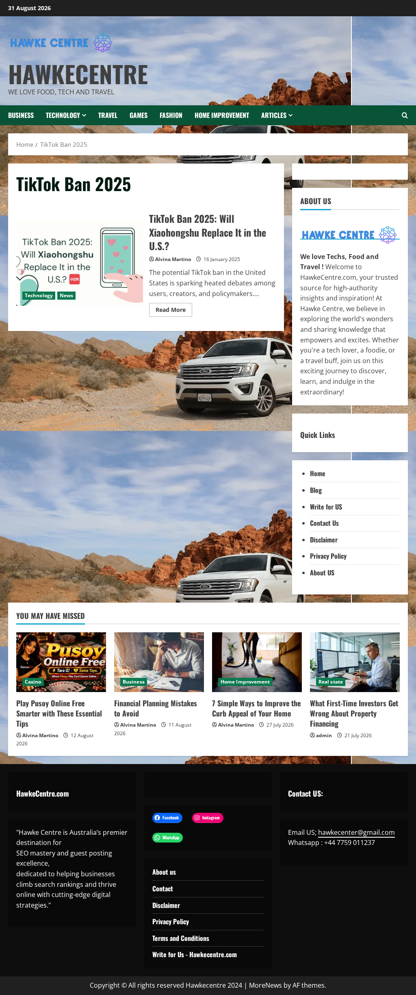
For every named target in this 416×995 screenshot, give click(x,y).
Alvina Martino (173, 259)
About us (164, 872)
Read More (174, 311)
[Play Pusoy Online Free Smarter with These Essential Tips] (61, 662)
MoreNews (265, 985)
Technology (63, 115)
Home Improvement (222, 115)
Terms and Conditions (180, 938)
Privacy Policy (328, 556)
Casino (33, 681)
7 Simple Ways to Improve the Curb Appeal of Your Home (256, 708)
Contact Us (324, 523)
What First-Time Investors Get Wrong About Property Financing (354, 713)
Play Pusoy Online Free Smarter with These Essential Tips (59, 713)
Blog (316, 490)
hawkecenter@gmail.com (356, 832)
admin (324, 735)
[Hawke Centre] (350, 234)
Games (138, 115)
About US (322, 572)
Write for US (326, 507)
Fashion (171, 115)
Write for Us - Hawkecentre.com (194, 954)
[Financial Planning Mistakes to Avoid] (159, 662)
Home (317, 473)
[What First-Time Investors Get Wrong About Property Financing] (355, 662)
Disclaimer (324, 539)
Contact (162, 888)
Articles (273, 115)
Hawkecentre (78, 73)
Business (21, 115)
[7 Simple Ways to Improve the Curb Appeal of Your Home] (257, 662)
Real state (330, 681)
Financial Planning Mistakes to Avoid (155, 708)
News (66, 295)
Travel (107, 115)
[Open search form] (405, 115)
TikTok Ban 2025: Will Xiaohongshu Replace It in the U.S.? (79, 263)
